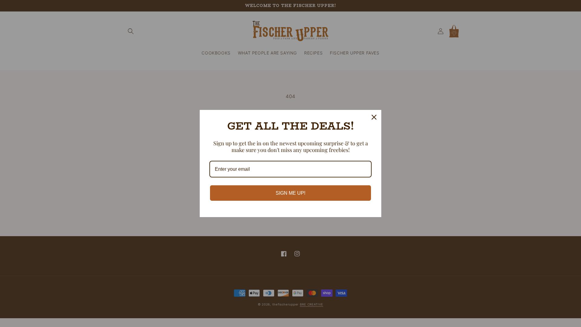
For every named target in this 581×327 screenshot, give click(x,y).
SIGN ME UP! (290, 193)
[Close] (374, 117)
